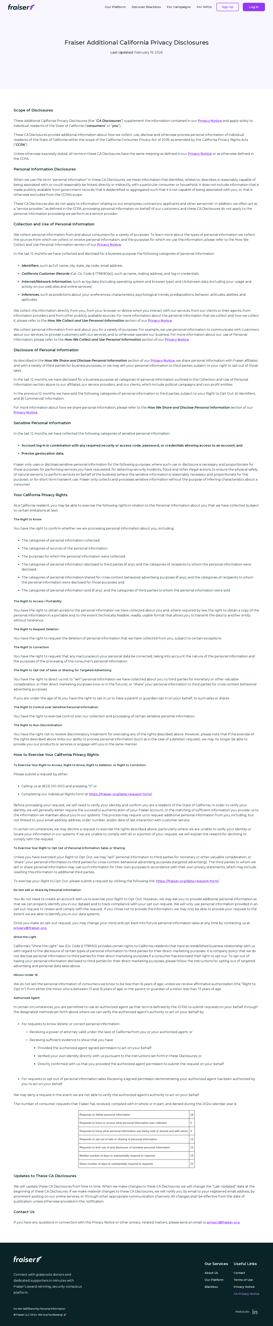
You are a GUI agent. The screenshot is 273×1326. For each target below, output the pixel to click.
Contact (239, 1273)
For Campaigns (179, 7)
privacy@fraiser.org (30, 928)
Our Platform (115, 7)
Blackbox (211, 1287)
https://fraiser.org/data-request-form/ (120, 794)
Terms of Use (243, 1280)
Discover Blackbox (146, 7)
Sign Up (227, 7)
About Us (211, 1273)
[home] (21, 7)
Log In (254, 7)
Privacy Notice (210, 121)
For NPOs (204, 7)
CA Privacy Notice (246, 1294)
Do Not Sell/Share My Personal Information (39, 1308)
